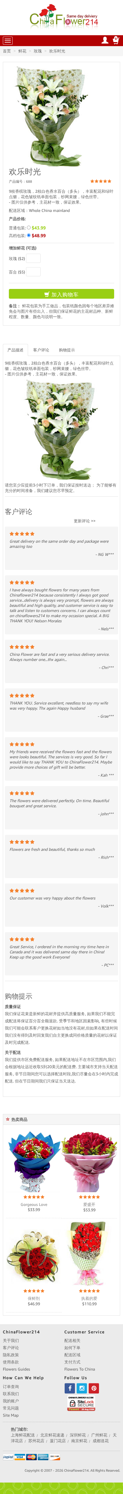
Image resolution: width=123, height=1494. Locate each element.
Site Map (11, 1415)
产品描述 (15, 350)
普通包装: (27, 228)
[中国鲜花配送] (65, 16)
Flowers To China (79, 1369)
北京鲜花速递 (52, 1435)
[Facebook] (70, 1388)
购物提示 (67, 350)
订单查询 (11, 1386)
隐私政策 (11, 1354)
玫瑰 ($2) (17, 258)
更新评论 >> (85, 520)
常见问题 (11, 1408)
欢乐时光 (57, 51)
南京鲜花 (79, 1440)
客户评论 (41, 350)
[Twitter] (82, 1388)
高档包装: (27, 235)
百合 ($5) (17, 272)
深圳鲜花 (78, 1435)
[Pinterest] (94, 1388)
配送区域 (72, 1354)
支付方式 (72, 1362)
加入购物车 (64, 294)
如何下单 (72, 1347)
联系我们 (11, 1393)
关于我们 (11, 1340)
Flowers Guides (16, 1369)
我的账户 (11, 1401)
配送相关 (72, 1340)
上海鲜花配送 (23, 1435)
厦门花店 (58, 1440)
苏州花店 (36, 1440)
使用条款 (11, 1362)
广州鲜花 (99, 1435)
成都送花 (101, 1440)
